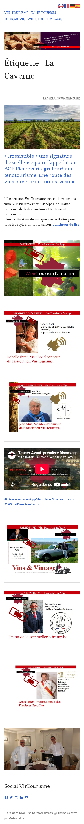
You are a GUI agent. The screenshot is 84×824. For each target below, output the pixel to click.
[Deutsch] (72, 6)
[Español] (78, 6)
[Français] (67, 6)
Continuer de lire (66, 224)
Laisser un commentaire (61, 98)
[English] (61, 6)
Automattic (17, 818)
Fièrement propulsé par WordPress (28, 813)
